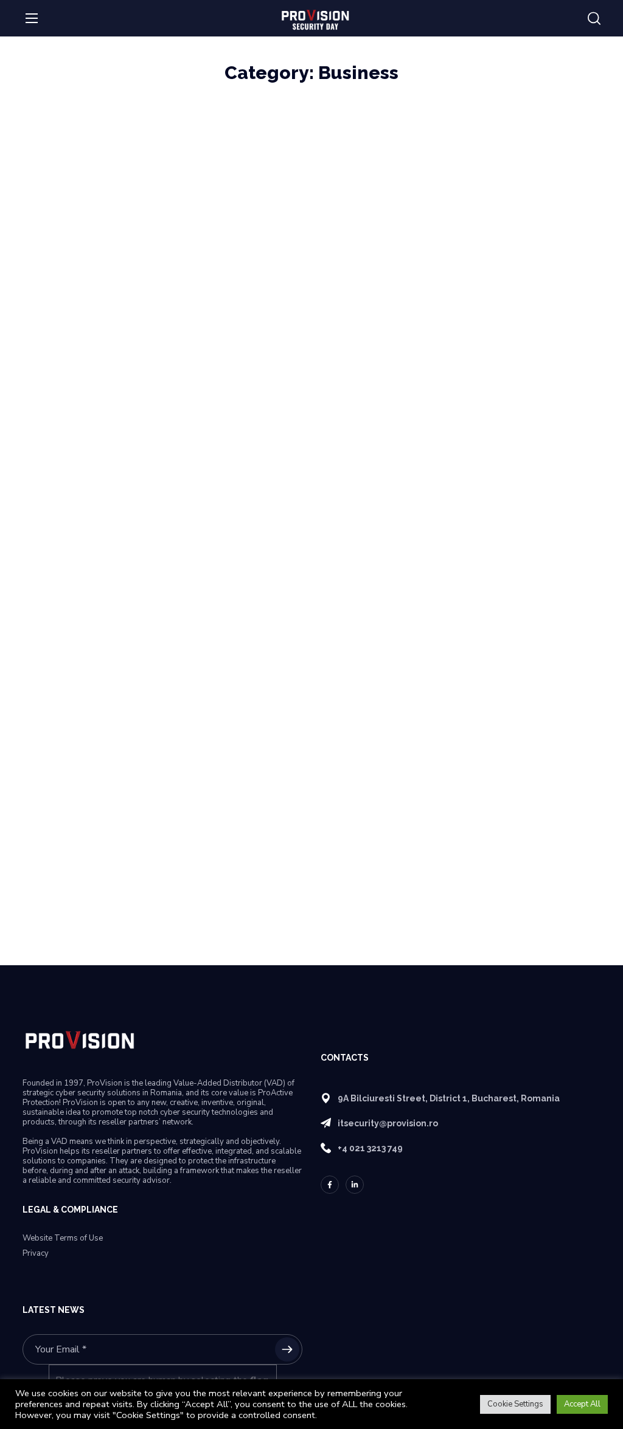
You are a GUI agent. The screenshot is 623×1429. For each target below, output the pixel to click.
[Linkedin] (355, 1185)
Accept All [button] (582, 1404)
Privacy (36, 1253)
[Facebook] (330, 1185)
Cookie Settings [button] (515, 1404)
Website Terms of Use (63, 1238)
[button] (594, 19)
